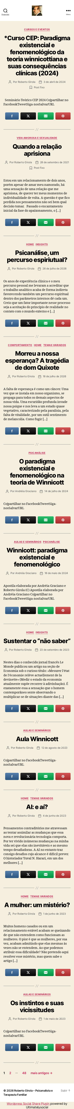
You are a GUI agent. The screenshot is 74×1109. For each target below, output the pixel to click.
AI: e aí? (37, 807)
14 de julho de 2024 (56, 491)
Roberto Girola (26, 81)
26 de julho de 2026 (54, 268)
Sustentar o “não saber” (37, 641)
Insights (42, 244)
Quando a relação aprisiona (37, 150)
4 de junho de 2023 (54, 815)
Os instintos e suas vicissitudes (37, 1006)
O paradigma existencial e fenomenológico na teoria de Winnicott (37, 471)
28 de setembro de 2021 (54, 162)
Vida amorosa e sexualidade (37, 137)
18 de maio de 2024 (56, 573)
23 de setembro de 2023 (54, 649)
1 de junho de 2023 (54, 913)
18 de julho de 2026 (54, 376)
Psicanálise (37, 452)
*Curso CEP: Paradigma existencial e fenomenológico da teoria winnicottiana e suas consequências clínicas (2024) (37, 55)
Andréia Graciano (25, 491)
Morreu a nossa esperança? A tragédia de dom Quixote (37, 360)
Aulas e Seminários (27, 541)
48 (24, 1073)
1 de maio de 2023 (55, 1018)
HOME (30, 244)
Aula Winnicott (37, 739)
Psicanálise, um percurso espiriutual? (37, 256)
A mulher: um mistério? (37, 905)
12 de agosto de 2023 (54, 747)
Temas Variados (54, 345)
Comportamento (20, 345)
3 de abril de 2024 (54, 81)
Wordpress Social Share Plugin (28, 1103)
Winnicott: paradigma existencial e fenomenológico (37, 557)
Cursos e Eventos (37, 29)
